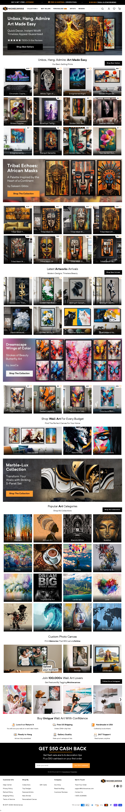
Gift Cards (43, 785)
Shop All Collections (112, 509)
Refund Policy (8, 792)
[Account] (109, 8)
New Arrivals (26, 796)
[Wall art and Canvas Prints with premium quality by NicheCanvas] (13, 8)
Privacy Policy (74, 771)
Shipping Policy (8, 796)
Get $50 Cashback (81, 765)
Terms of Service (66, 771)
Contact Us (79, 792)
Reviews (82, 8)
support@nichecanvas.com (84, 788)
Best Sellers (45, 8)
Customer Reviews (61, 792)
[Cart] (119, 8)
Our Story (57, 785)
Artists (73, 8)
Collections (32, 8)
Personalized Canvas (29, 799)
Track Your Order (81, 785)
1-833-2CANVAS (81, 796)
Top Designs (26, 788)
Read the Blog (59, 788)
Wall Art (68, 678)
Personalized (58, 8)
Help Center (7, 785)
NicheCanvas (18, 805)
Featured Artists (27, 792)
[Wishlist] (114, 8)
